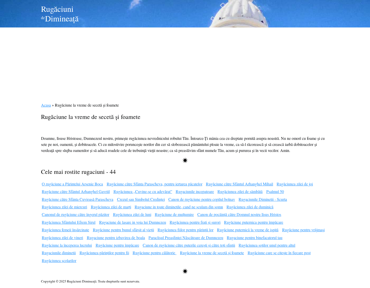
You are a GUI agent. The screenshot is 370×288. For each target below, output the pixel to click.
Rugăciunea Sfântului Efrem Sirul (68, 222)
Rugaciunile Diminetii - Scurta (263, 199)
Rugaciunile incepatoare (195, 191)
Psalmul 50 (275, 191)
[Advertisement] (185, 62)
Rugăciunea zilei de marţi (111, 206)
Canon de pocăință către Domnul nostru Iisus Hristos (239, 214)
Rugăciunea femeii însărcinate (65, 229)
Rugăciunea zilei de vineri (62, 237)
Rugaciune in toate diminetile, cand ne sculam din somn (179, 206)
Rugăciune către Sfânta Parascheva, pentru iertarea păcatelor (154, 183)
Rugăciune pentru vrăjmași (303, 229)
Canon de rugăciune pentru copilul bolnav (201, 199)
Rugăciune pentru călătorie (154, 252)
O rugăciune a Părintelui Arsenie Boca (72, 183)
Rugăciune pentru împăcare (117, 245)
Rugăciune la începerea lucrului (67, 245)
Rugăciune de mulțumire (174, 214)
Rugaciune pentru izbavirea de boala (116, 237)
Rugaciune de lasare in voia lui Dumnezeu (132, 222)
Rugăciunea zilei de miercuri (64, 206)
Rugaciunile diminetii (59, 252)
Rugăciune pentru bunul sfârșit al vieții (123, 229)
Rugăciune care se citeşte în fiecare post (279, 252)
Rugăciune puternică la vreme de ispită (247, 229)
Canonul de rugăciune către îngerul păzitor (75, 214)
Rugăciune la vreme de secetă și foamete (212, 252)
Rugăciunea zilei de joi (295, 183)
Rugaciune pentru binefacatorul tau (254, 237)
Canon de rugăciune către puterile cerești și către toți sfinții (189, 245)
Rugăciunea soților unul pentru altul (267, 245)
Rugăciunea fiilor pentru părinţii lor (185, 229)
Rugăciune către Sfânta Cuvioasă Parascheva (77, 199)
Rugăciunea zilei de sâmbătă (240, 191)
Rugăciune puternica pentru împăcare (253, 222)
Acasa (46, 105)
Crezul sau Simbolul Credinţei (141, 199)
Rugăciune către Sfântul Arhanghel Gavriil (76, 191)
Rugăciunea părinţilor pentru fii (104, 252)
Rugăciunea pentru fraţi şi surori (195, 222)
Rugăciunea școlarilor (59, 260)
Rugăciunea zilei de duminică (250, 206)
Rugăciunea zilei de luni (132, 214)
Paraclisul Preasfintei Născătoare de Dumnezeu (186, 237)
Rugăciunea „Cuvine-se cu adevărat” (143, 191)
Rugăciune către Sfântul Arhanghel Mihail (239, 183)
